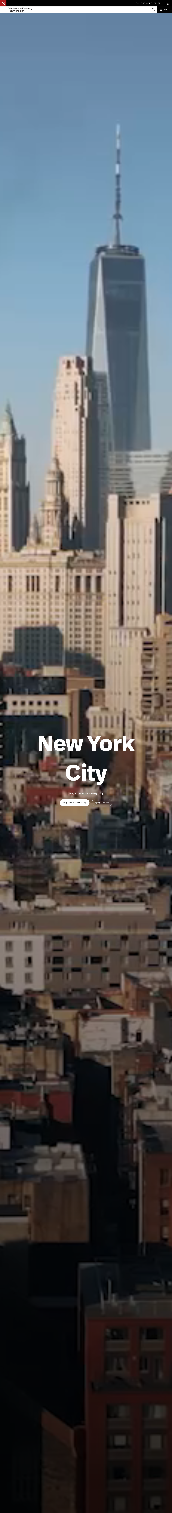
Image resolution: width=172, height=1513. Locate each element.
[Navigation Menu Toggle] (164, 9)
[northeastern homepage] (3, 9)
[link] (74, 802)
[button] (153, 9)
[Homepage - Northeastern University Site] (20, 9)
